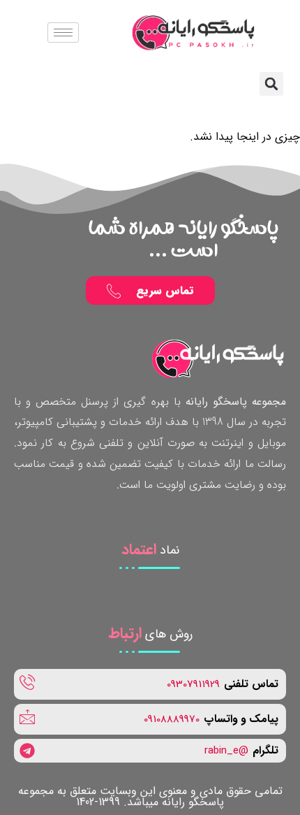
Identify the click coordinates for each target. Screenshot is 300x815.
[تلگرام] (150, 751)
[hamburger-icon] (63, 32)
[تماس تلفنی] (150, 684)
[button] (271, 84)
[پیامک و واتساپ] (150, 719)
